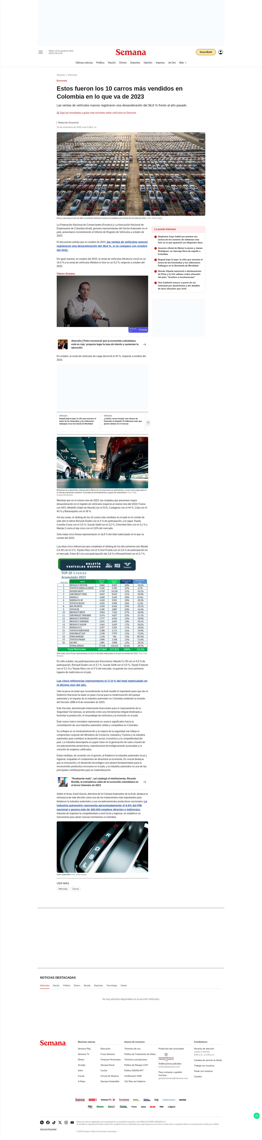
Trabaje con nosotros (204, 1065)
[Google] (42, 1122)
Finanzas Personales (111, 1059)
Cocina (104, 1070)
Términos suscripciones (135, 1059)
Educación (106, 1048)
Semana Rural (107, 1065)
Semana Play (84, 1048)
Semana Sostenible (110, 1081)
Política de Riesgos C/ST (136, 1065)
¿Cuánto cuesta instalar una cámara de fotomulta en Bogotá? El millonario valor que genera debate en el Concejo (123, 421)
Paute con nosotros (203, 1071)
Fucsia (81, 1076)
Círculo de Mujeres (110, 1076)
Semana (61, 75)
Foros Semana (108, 1054)
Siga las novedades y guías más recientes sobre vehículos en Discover (98, 113)
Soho (80, 1070)
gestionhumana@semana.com (173, 1078)
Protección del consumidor (171, 1048)
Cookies (198, 1076)
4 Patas (81, 1081)
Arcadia (81, 1065)
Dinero (81, 1059)
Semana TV (83, 1054)
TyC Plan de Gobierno (135, 1081)
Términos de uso (132, 1048)
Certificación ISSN (133, 1076)
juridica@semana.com (169, 1066)
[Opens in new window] (48, 1122)
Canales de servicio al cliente (208, 1060)
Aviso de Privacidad (51, 1129)
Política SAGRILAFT (134, 1070)
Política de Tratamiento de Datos (140, 1054)
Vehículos (72, 75)
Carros (75, 889)
